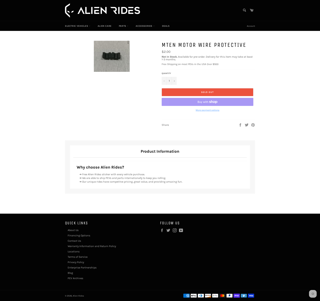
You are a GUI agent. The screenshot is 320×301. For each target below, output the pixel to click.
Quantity (166, 73)
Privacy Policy (76, 262)
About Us (73, 230)
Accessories (144, 26)
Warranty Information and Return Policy (92, 246)
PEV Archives (75, 278)
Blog (70, 272)
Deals (166, 26)
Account (251, 26)
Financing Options (79, 235)
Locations (74, 251)
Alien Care (105, 26)
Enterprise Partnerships (82, 267)
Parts (123, 26)
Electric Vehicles (77, 26)
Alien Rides (78, 295)
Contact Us (74, 240)
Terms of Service (78, 256)
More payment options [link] (207, 110)
